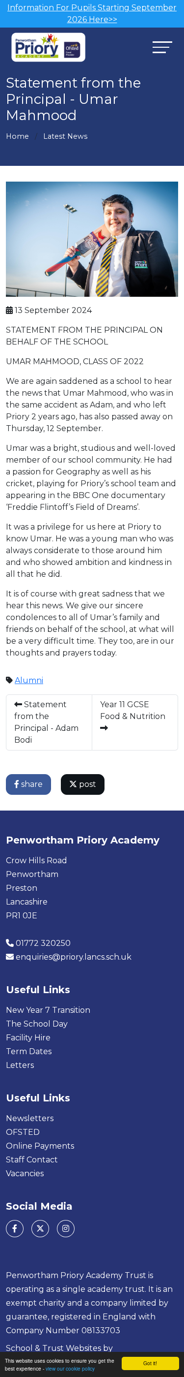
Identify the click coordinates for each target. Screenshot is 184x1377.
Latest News (65, 136)
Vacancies (25, 1173)
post (86, 784)
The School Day (37, 1024)
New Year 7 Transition (48, 1010)
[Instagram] (66, 1228)
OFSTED (23, 1132)
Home (17, 136)
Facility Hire (28, 1037)
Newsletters (29, 1118)
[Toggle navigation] (162, 47)
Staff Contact (32, 1159)
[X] (40, 1228)
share (31, 784)
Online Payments (40, 1146)
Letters (20, 1065)
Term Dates (29, 1051)
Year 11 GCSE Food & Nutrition (132, 710)
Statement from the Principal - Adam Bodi (46, 722)
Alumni (29, 680)
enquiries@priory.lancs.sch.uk (73, 957)
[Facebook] (15, 1228)
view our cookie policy (70, 1368)
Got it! (150, 1363)
